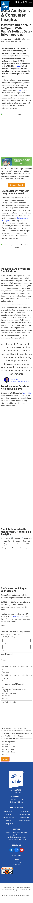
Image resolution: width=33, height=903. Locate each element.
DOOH (20, 90)
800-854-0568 (20, 2)
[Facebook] (16, 850)
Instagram (4, 625)
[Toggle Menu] (30, 2)
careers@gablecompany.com (16, 839)
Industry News (9, 752)
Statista (18, 66)
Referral (7, 744)
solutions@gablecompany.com (16, 835)
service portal (17, 616)
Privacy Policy (16, 862)
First (4, 644)
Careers (7, 696)
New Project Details (8, 702)
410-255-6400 (11, 833)
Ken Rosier (15, 379)
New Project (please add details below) (14, 690)
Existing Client (9, 742)
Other (6, 698)
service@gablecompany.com (16, 837)
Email (7, 654)
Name (3, 669)
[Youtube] (22, 850)
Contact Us (16, 864)
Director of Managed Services (20, 381)
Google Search (9, 747)
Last (4, 650)
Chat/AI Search (9, 749)
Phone (3, 660)
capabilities (27, 393)
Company (4, 678)
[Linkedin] (11, 850)
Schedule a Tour (10, 693)
